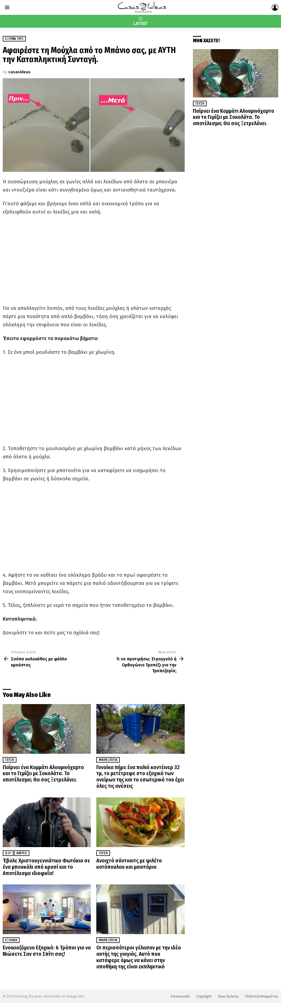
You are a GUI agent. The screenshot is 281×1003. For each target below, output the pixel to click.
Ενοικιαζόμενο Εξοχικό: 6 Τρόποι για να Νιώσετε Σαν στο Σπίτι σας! (47, 950)
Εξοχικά (11, 940)
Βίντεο (21, 853)
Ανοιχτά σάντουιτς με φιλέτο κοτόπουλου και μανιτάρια (129, 863)
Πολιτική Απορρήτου (261, 996)
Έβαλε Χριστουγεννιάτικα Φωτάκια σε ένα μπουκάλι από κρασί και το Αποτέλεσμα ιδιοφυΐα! (46, 866)
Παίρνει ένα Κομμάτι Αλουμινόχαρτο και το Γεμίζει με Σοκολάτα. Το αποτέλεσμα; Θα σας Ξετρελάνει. (43, 773)
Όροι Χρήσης (228, 996)
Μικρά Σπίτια (108, 760)
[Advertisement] (94, 260)
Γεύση (9, 760)
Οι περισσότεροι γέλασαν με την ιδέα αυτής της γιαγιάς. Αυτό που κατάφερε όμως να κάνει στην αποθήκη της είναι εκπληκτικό (138, 957)
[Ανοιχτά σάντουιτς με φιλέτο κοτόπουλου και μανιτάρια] (140, 822)
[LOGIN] (275, 7)
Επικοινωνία (180, 996)
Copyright (204, 996)
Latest (140, 23)
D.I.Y (8, 853)
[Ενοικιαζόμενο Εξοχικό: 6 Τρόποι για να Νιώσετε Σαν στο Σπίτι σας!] (47, 909)
